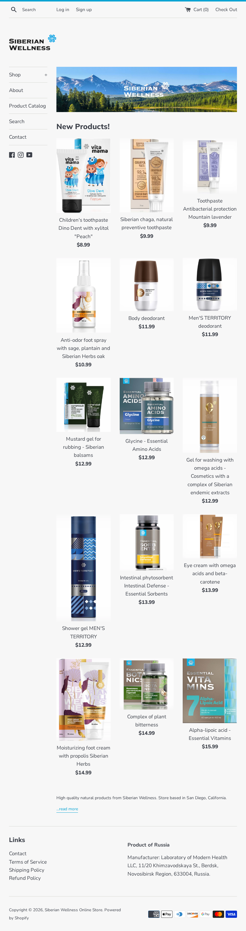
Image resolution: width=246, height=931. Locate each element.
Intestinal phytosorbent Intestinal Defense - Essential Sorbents (146, 585)
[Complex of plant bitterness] (147, 684)
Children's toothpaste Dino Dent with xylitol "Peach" (83, 228)
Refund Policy (25, 878)
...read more (67, 809)
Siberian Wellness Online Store (73, 910)
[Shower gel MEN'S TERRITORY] (83, 567)
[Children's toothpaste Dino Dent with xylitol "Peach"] (83, 175)
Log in (62, 10)
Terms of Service (28, 862)
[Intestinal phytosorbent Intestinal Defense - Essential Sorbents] (147, 542)
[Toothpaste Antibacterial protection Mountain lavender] (210, 166)
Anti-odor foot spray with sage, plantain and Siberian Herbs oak (83, 348)
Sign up (84, 10)
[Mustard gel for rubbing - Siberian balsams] (83, 405)
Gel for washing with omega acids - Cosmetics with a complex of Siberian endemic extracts (210, 476)
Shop (28, 74)
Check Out (226, 10)
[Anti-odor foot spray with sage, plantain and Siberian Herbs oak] (83, 295)
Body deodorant (146, 318)
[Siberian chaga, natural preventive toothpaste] (147, 175)
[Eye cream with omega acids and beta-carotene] (210, 536)
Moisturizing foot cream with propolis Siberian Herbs (83, 755)
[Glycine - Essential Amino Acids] (147, 406)
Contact (17, 137)
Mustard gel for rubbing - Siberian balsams (83, 447)
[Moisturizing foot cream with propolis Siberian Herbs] (83, 699)
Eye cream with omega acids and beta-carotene (210, 573)
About (16, 90)
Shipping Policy (26, 870)
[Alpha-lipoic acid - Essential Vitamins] (210, 690)
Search (17, 121)
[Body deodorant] (147, 284)
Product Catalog (27, 105)
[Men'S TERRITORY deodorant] (210, 284)
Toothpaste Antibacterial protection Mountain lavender (210, 208)
